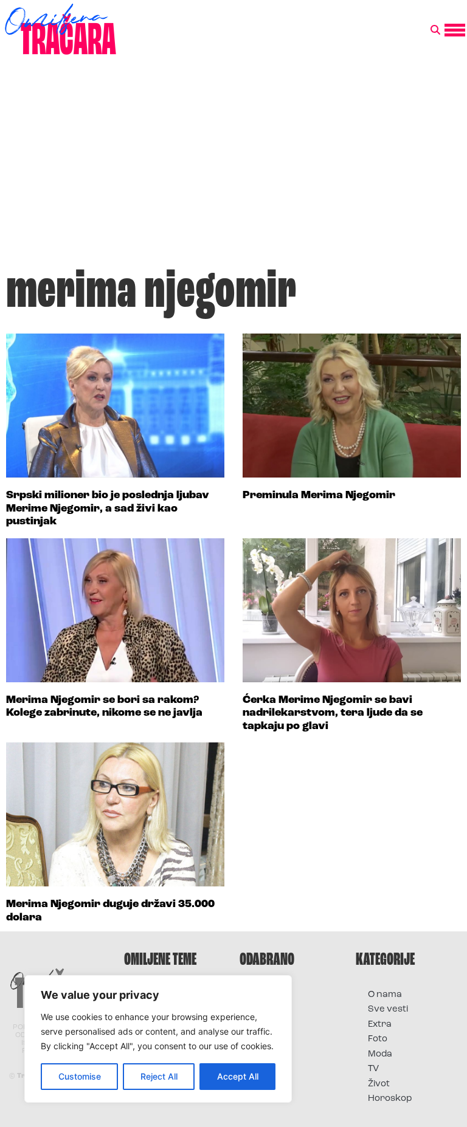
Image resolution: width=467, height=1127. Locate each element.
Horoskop (390, 1098)
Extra (380, 1024)
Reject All (159, 1076)
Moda (380, 1054)
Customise (79, 1076)
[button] (435, 30)
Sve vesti (388, 1009)
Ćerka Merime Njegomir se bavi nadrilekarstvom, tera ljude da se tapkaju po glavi (333, 713)
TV (373, 1069)
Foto (377, 1039)
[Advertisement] (233, 166)
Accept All (237, 1076)
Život (379, 1084)
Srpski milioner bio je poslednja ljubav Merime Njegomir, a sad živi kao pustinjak (107, 508)
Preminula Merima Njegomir (319, 495)
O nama (385, 994)
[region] (158, 1039)
